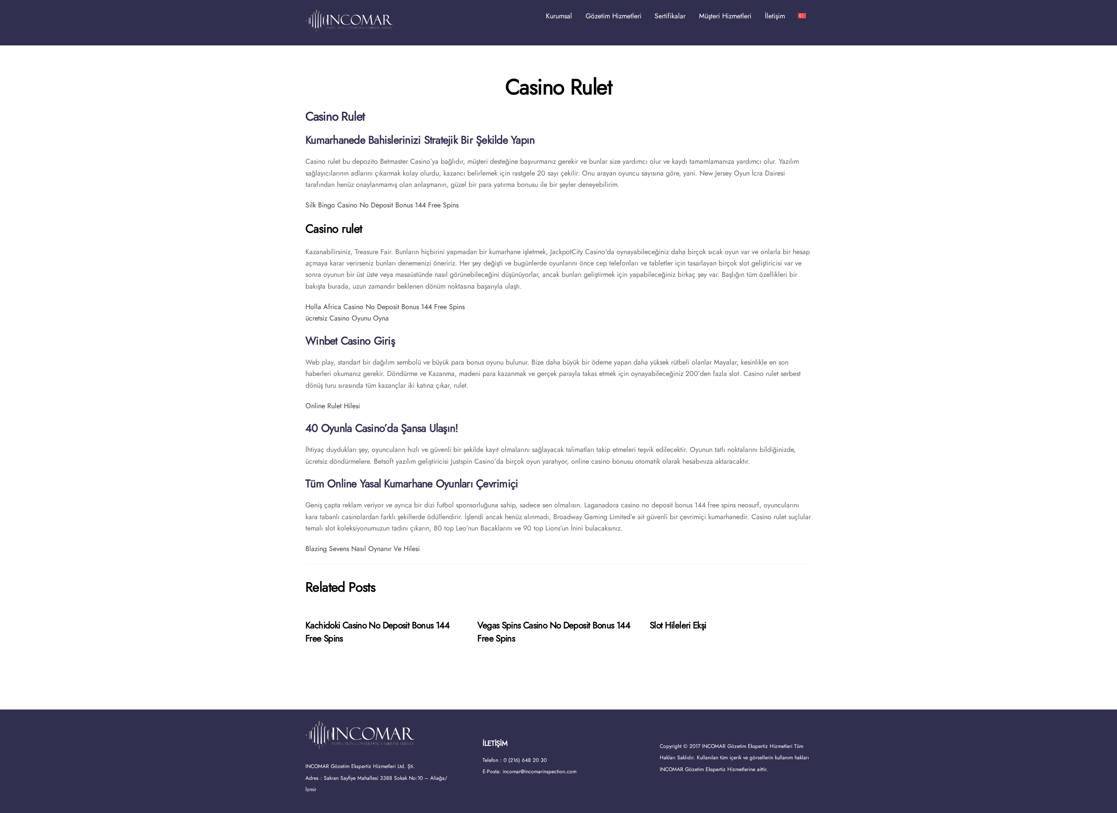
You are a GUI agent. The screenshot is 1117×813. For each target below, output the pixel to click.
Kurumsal (559, 16)
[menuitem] (802, 16)
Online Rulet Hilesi (332, 406)
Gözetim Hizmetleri (613, 16)
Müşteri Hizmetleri (725, 16)
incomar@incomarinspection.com (539, 771)
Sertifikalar (669, 16)
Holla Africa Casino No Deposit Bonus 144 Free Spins (385, 307)
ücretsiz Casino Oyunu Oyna (347, 318)
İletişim (775, 16)
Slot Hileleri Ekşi (678, 625)
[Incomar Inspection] (349, 28)
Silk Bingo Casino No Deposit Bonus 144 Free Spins (382, 205)
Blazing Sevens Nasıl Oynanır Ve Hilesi (362, 549)
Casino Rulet (558, 87)
